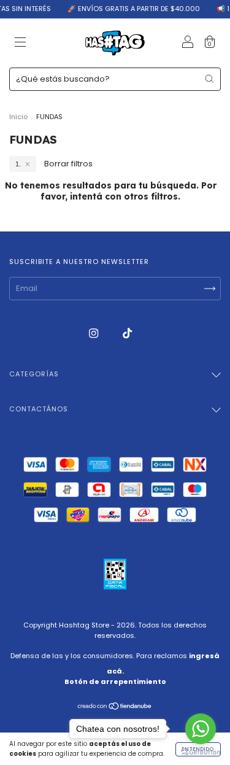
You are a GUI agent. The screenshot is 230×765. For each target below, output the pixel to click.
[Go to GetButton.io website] (200, 752)
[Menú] (20, 44)
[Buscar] (209, 78)
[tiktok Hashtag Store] (127, 333)
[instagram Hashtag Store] (94, 333)
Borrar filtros (68, 163)
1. (18, 164)
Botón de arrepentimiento (115, 681)
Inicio (18, 117)
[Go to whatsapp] (200, 728)
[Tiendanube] (115, 707)
